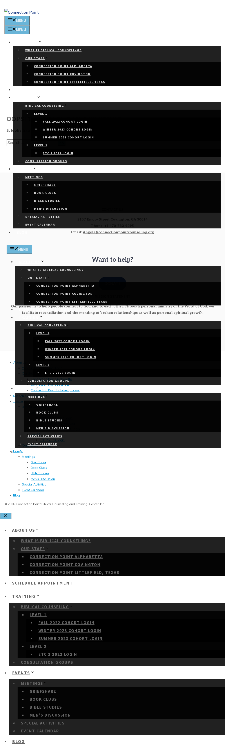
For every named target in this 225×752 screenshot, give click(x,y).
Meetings (34, 177)
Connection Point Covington (62, 74)
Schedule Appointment (43, 89)
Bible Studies (47, 201)
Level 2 (40, 145)
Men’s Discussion (50, 209)
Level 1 (40, 114)
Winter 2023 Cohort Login (68, 129)
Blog (22, 232)
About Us (27, 42)
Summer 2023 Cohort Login (68, 137)
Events (24, 168)
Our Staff (35, 58)
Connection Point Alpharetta (63, 66)
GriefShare (45, 185)
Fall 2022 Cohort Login (65, 121)
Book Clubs (45, 193)
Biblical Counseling (44, 106)
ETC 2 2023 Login (58, 153)
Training (26, 97)
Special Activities (42, 217)
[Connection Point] (21, 12)
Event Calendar (40, 224)
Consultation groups (46, 161)
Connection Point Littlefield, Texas (69, 82)
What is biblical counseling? (53, 50)
